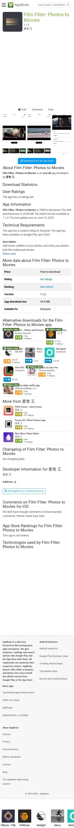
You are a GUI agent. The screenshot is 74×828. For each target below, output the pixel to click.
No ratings (46, 279)
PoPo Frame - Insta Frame (28, 407)
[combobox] (52, 4)
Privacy (6, 741)
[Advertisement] (37, 69)
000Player (8, 707)
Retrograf (61, 349)
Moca (39, 349)
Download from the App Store (38, 161)
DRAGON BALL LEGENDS (15, 715)
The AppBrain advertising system (15, 781)
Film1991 (19, 367)
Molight (41, 825)
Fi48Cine (25, 825)
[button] (37, 482)
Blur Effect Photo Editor (27, 433)
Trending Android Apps (51, 663)
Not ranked (46, 286)
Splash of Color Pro (48, 367)
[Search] (68, 5)
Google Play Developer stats (53, 656)
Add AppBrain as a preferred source (25, 491)
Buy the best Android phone (53, 678)
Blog (5, 772)
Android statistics (48, 648)
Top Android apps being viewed (18, 692)
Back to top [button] (65, 798)
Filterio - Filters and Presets (29, 330)
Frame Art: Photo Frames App (30, 420)
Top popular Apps (48, 671)
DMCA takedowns (12, 757)
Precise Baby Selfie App (27, 385)
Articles (7, 764)
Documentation (10, 749)
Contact (7, 734)
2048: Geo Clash (11, 700)
